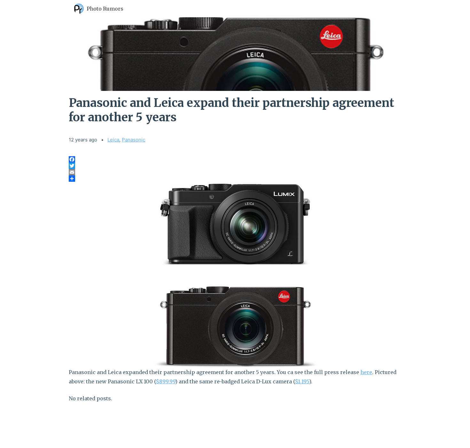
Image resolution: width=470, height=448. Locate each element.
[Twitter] (235, 166)
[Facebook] (235, 159)
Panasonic (133, 140)
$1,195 (302, 381)
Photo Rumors (105, 8)
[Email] (235, 172)
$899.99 (165, 381)
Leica (113, 140)
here (366, 372)
